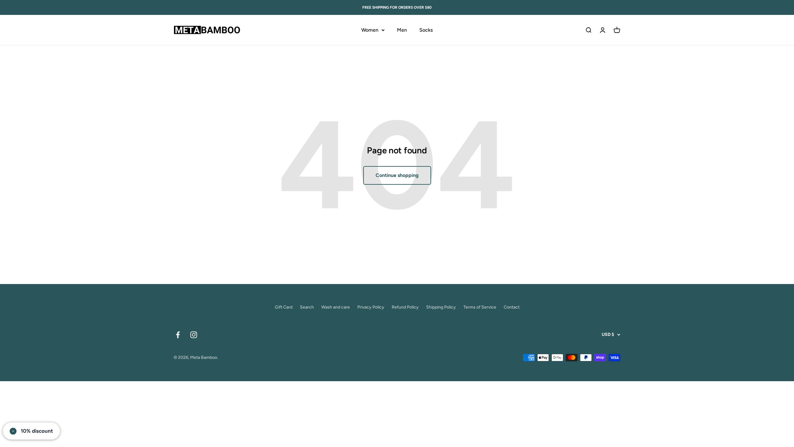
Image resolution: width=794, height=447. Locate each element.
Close (397, 277)
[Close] (468, 163)
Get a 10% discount (397, 257)
